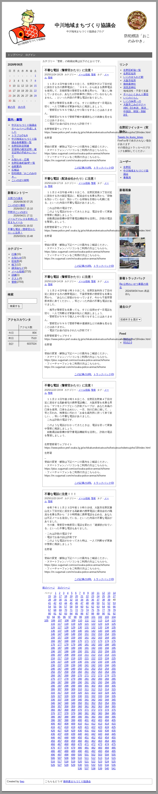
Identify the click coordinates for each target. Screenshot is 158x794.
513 (100, 758)
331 (87, 696)
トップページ (15, 54)
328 (66, 696)
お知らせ (17, 257)
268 (66, 675)
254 (107, 668)
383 (100, 713)
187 (60, 648)
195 (114, 648)
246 (53, 668)
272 (93, 675)
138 (66, 630)
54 (49, 606)
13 (109, 593)
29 (55, 599)
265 (114, 672)
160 (80, 637)
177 (60, 644)
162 (93, 637)
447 (60, 737)
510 (80, 758)
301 (87, 685)
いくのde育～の (132, 101)
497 (60, 754)
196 (53, 651)
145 (114, 630)
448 (66, 737)
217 (60, 658)
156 (53, 637)
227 (60, 661)
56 (60, 606)
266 (53, 675)
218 (66, 658)
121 (87, 624)
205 (114, 651)
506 (53, 758)
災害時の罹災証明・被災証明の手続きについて (24, 153)
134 (107, 627)
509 (73, 758)
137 (60, 630)
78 (109, 610)
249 (73, 668)
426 (53, 730)
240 (80, 665)
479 (73, 747)
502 (93, 754)
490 (80, 751)
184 (107, 644)
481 (87, 747)
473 (100, 744)
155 (114, 634)
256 (53, 672)
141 (87, 630)
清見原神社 (129, 87)
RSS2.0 (127, 342)
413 (100, 723)
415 (114, 723)
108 (67, 620)
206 (53, 654)
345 (114, 699)
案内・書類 (15, 119)
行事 (14, 254)
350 (80, 703)
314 (107, 689)
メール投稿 (18, 271)
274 (107, 675)
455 (114, 737)
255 (114, 668)
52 (109, 603)
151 (87, 634)
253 (100, 668)
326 (53, 696)
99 (80, 617)
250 (80, 668)
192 (93, 648)
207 (60, 654)
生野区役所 (129, 73)
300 (80, 685)
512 (93, 758)
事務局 (127, 177)
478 (66, 747)
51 (103, 603)
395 (114, 716)
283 (100, 679)
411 (87, 723)
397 (60, 720)
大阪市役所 (129, 80)
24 (98, 596)
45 (71, 603)
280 (80, 679)
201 (87, 651)
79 (114, 610)
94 (53, 617)
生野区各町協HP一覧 (23, 162)
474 (107, 744)
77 (103, 610)
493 (100, 751)
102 (100, 617)
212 (93, 654)
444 (107, 734)
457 (60, 741)
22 (87, 596)
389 (73, 716)
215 (114, 654)
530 (80, 765)
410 (80, 723)
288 (66, 682)
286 (53, 682)
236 (53, 665)
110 (80, 620)
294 (107, 682)
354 (107, 703)
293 (100, 682)
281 (87, 679)
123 (100, 624)
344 (107, 699)
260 (80, 672)
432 (93, 730)
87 (87, 613)
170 (80, 641)
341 (87, 699)
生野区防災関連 (20, 145)
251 (87, 668)
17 (60, 596)
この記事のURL (83, 167)
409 (73, 723)
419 (73, 727)
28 (49, 599)
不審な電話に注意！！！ (60, 494)
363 (100, 706)
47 (82, 603)
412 (93, 723)
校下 (14, 264)
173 (100, 641)
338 (66, 699)
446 (53, 737)
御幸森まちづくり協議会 (77, 781)
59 (76, 606)
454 (107, 737)
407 (60, 723)
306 (53, 689)
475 (114, 744)
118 (66, 624)
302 (93, 685)
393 (100, 716)
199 (73, 651)
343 (100, 699)
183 (100, 644)
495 (114, 751)
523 (100, 761)
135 (114, 627)
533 (100, 765)
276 (53, 679)
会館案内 (17, 166)
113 (100, 620)
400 (80, 720)
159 (73, 637)
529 (73, 765)
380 (80, 713)
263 (100, 672)
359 (73, 706)
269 (73, 675)
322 (93, 692)
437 (60, 734)
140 (80, 630)
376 (53, 713)
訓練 (14, 275)
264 (107, 672)
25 (103, 596)
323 (100, 692)
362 (93, 706)
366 (53, 709)
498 (66, 754)
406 (53, 723)
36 (92, 599)
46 (76, 603)
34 (82, 599)
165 (114, 637)
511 (87, 758)
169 (73, 641)
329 (73, 696)
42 (55, 603)
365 (114, 706)
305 (114, 685)
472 (93, 744)
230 (80, 661)
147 (60, 634)
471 (87, 744)
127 (60, 627)
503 (100, 754)
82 (60, 613)
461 (87, 741)
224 (107, 658)
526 (53, 765)
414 (107, 723)
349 (73, 703)
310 (80, 689)
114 (107, 620)
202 (93, 651)
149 (73, 634)
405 (114, 720)
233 (100, 661)
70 (65, 610)
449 (73, 737)
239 (73, 665)
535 (114, 765)
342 (93, 699)
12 (103, 593)
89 (98, 613)
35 (87, 599)
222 (93, 658)
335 (114, 696)
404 (107, 720)
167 (60, 641)
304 (107, 685)
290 (80, 682)
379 (73, 713)
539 (100, 768)
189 (73, 648)
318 (66, 692)
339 (73, 699)
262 (93, 672)
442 (93, 734)
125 (114, 624)
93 (48, 617)
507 (60, 758)
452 (93, 737)
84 (71, 613)
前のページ (48, 587)
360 (80, 706)
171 (87, 641)
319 (73, 692)
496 (53, 754)
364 (107, 706)
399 (73, 720)
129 (73, 627)
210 (80, 654)
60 (82, 606)
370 (80, 709)
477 (60, 747)
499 (73, 754)
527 (60, 765)
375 (114, 709)
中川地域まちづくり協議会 (85, 25)
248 (66, 668)
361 (87, 706)
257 (60, 672)
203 (100, 651)
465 (114, 741)
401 (87, 720)
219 (73, 658)
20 (76, 596)
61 (87, 606)
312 (93, 689)
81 (55, 613)
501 (87, 754)
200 (80, 651)
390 (80, 716)
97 (69, 617)
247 (60, 668)
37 (98, 599)
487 (60, 751)
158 (66, 637)
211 (87, 654)
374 (107, 709)
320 (80, 692)
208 (66, 654)
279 (73, 679)
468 (66, 744)
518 (66, 761)
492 (93, 751)
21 (82, 596)
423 (100, 727)
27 (114, 596)
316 (53, 692)
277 (60, 679)
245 (114, 665)
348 (66, 703)
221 (87, 658)
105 (46, 620)
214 (107, 654)
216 (53, 658)
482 (93, 747)
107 (60, 620)
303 (100, 685)
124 (107, 624)
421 (87, 727)
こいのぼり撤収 (16, 205)
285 (114, 679)
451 (87, 737)
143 (100, 630)
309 (73, 689)
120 (80, 624)
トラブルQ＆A (20, 135)
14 (114, 593)
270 (80, 675)
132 (93, 627)
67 (49, 610)
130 (80, 627)
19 (71, 596)
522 (93, 761)
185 (114, 644)
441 (87, 734)
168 (66, 641)
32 (71, 599)
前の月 (11, 107)
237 (60, 665)
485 (114, 747)
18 (65, 596)
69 (60, 610)
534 (107, 765)
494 (107, 751)
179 (73, 644)
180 (80, 644)
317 (60, 692)
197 (60, 651)
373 (100, 709)
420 (80, 727)
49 (92, 603)
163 (100, 637)
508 (66, 758)
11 (98, 593)
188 (66, 648)
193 (100, 648)
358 (66, 706)
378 (66, 713)
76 (98, 610)
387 (60, 716)
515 (114, 758)
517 (60, 761)
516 (53, 761)
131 (87, 627)
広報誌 (15, 169)
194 (107, 648)
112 (93, 620)
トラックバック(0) (103, 167)
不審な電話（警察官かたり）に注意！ (69, 70)
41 (49, 603)
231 (87, 661)
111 (87, 620)
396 (53, 720)
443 (100, 734)
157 (60, 637)
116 (53, 624)
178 (66, 644)
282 (93, 679)
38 (103, 599)
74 (87, 610)
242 (93, 665)
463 (100, 741)
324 (107, 692)
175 (114, 641)
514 (107, 758)
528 (66, 765)
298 (66, 685)
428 (66, 730)
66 (114, 606)
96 (64, 617)
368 (66, 709)
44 (65, 603)
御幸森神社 (129, 83)
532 (93, 765)
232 (93, 661)
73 (82, 610)
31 (65, 599)
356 (53, 706)
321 (87, 692)
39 (109, 599)
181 (87, 644)
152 (93, 634)
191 (87, 648)
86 (82, 613)
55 (55, 606)
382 (93, 713)
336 (53, 699)
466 (53, 744)
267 (60, 675)
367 (60, 709)
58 (71, 606)
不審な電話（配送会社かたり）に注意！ (71, 178)
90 (103, 613)
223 (100, 658)
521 (87, 761)
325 (114, 692)
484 (107, 747)
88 (92, 613)
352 (93, 703)
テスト (15, 278)
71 (71, 610)
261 (87, 672)
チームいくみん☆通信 (135, 94)
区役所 (15, 261)
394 (107, 716)
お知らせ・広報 (20, 159)
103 (107, 617)
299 (73, 685)
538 (93, 768)
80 (49, 613)
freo (22, 781)
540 (107, 768)
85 (76, 613)
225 (114, 658)
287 (60, 682)
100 (87, 617)
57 (65, 606)
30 (60, 599)
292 (93, 682)
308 (66, 689)
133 (100, 627)
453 (100, 737)
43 (60, 603)
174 (107, 641)
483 (100, 747)
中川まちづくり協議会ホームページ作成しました (24, 128)
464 (107, 741)
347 (60, 703)
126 (53, 627)
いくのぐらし (130, 97)
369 (73, 709)
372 (93, 709)
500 (80, 754)
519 (73, 761)
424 (107, 727)
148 (66, 634)
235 (114, 661)
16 (55, 596)
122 (93, 624)
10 (92, 593)
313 (100, 689)
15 (49, 596)
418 (66, 727)
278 (66, 679)
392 (93, 716)
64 (103, 606)
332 (93, 696)
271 (87, 675)
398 (66, 720)
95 (59, 617)
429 (73, 730)
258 (66, 672)
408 (66, 723)
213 (100, 654)
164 (107, 637)
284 (107, 679)
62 (92, 606)
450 (80, 737)
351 (87, 703)
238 (66, 665)
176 (53, 644)
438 (66, 734)
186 (53, 648)
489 (73, 751)
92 (114, 613)
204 (107, 651)
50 (98, 603)
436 (53, 734)
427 (60, 730)
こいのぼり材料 (20, 180)
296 (53, 685)
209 (73, 654)
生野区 (127, 167)
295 (114, 682)
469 (73, 744)
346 (53, 703)
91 (109, 613)
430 (80, 730)
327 (60, 696)
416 (53, 727)
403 (100, 720)
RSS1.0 (127, 339)
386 (53, 716)
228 (66, 661)
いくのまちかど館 (133, 77)
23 (92, 596)
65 (109, 606)
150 (80, 634)
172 (93, 641)
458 (66, 741)
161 (87, 637)
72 (76, 610)
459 (73, 741)
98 (75, 617)
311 (87, 689)
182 (93, 644)
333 (100, 696)
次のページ (64, 587)
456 (53, 741)
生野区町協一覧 (132, 70)
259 (73, 672)
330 (80, 696)
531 (87, 765)
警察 (14, 281)
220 (80, 658)
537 (87, 768)
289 (73, 682)
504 (107, 754)
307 (60, 689)
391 (87, 716)
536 (80, 768)
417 (60, 727)
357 (60, 706)
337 (60, 699)
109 (73, 620)
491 (87, 751)
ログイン (30, 54)
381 (87, 713)
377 (60, 713)
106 (53, 620)
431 (87, 730)
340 (80, 699)
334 (107, 696)
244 (107, 665)
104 (114, 617)
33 (76, 599)
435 (114, 730)
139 (73, 630)
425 (114, 727)
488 (66, 751)
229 (73, 661)
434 (107, 730)
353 (100, 703)
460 (80, 741)
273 (100, 675)
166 (53, 641)
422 (93, 727)
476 (53, 747)
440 (80, 734)
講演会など (18, 268)
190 (80, 648)
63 (98, 606)
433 (100, 730)
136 (53, 630)
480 (80, 747)
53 (114, 603)
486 (53, 751)
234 (107, 661)
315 (114, 689)
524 (107, 761)
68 (55, 610)
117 (60, 624)
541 (114, 768)
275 (114, 675)
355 (114, 703)
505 (114, 754)
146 (53, 634)
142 (93, 630)
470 (80, 744)
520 (80, 761)
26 (109, 596)
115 (114, 620)
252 (93, 668)
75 (92, 610)
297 (60, 685)
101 (93, 617)
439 (73, 734)
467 (60, 744)
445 (114, 734)
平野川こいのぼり (18, 212)
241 (87, 665)
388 (66, 716)
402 (93, 720)
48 (87, 603)
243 (100, 665)
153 (100, 634)
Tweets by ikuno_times (130, 137)
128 (66, 627)
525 (114, 761)
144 (107, 630)
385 (114, 713)
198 (66, 651)
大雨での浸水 (15, 198)
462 (93, 741)
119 (73, 624)
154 (107, 634)
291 (87, 682)
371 (87, 709)
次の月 (21, 107)
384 (107, 713)
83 (65, 613)
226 (53, 661)
